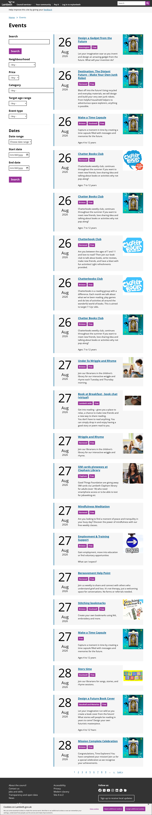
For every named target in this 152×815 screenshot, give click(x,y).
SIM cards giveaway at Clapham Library (93, 468)
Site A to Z (59, 794)
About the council (17, 785)
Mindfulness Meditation (94, 506)
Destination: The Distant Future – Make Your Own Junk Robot (98, 74)
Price (12, 72)
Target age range (20, 98)
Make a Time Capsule (92, 117)
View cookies (94, 809)
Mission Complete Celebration (98, 741)
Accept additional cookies (135, 809)
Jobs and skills (16, 791)
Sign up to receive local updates (116, 798)
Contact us (14, 788)
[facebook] (100, 791)
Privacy (57, 788)
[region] (76, 809)
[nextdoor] (125, 791)
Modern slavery (61, 791)
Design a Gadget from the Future (95, 39)
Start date (15, 149)
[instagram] (112, 791)
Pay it (56, 4)
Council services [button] (24, 4)
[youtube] (108, 791)
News (11, 798)
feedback (48, 9)
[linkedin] (117, 791)
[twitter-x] (104, 791)
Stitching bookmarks (92, 603)
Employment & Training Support (93, 538)
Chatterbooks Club (90, 278)
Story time (85, 669)
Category (15, 85)
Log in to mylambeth (71, 4)
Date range (16, 136)
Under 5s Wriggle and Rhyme (97, 361)
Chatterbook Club (89, 239)
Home (12, 17)
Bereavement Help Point (94, 573)
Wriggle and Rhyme (91, 437)
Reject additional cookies (113, 809)
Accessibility (60, 785)
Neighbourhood (19, 59)
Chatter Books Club (90, 154)
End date (14, 162)
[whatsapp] (121, 791)
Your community (43, 4)
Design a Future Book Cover (96, 698)
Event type (16, 111)
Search (13, 36)
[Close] (148, 804)
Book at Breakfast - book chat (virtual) (97, 395)
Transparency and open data (23, 794)
